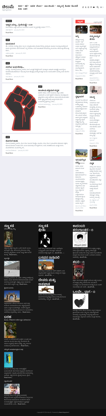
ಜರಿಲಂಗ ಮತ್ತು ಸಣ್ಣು (9, 229)
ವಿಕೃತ (92, 163)
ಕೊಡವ (67, 6)
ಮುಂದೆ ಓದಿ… (59, 253)
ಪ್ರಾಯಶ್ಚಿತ (7, 258)
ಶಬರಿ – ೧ (78, 262)
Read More (9, 32)
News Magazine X (64, 412)
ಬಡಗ (25, 8)
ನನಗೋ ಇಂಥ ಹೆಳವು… (15, 67)
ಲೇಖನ (39, 6)
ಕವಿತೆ (7, 40)
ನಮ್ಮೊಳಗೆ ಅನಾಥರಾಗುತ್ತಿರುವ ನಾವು (13, 349)
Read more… (13, 254)
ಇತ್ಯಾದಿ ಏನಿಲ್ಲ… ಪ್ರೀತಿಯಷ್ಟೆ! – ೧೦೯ (19, 24)
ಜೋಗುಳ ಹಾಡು (12, 140)
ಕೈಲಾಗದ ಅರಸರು (9, 288)
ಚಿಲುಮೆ (8, 6)
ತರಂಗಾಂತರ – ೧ (83, 230)
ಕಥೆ (26, 6)
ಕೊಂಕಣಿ (74, 6)
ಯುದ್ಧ (92, 97)
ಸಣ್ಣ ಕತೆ (9, 226)
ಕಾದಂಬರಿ (79, 226)
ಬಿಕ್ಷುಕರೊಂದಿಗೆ (8, 381)
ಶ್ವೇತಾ (41, 230)
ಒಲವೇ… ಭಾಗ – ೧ (84, 291)
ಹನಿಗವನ (8, 21)
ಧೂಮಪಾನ (10, 43)
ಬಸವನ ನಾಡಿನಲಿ (49, 257)
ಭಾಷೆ (40, 86)
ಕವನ (20, 6)
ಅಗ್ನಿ (77, 36)
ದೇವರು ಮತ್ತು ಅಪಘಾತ (47, 282)
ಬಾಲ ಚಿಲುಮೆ (49, 6)
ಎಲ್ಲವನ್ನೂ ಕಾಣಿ (98, 22)
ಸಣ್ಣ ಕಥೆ (80, 21)
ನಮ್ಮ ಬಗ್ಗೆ (60, 6)
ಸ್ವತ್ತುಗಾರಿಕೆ (79, 96)
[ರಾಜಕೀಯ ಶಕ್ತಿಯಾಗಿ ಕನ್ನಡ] (20, 108)
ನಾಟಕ (32, 6)
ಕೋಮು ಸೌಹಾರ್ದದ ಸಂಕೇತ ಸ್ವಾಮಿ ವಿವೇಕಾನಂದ (17, 320)
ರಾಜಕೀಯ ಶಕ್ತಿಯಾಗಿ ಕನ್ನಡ (48, 90)
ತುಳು (20, 8)
